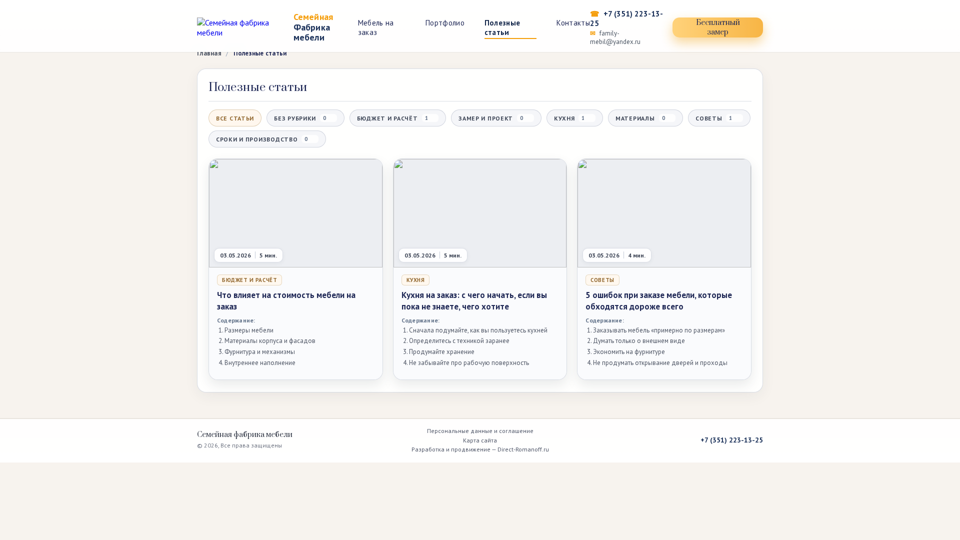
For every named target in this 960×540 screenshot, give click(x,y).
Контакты (573, 23)
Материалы (640, 118)
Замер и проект (490, 118)
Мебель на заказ (376, 27)
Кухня (569, 118)
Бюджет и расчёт (392, 118)
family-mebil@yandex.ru (615, 37)
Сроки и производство (262, 139)
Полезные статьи (502, 27)
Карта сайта (480, 440)
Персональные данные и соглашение (480, 430)
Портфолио (445, 23)
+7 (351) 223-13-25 (626, 18)
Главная (209, 53)
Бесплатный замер (718, 27)
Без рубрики (300, 118)
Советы (714, 118)
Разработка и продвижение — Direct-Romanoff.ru (480, 449)
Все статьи (235, 118)
